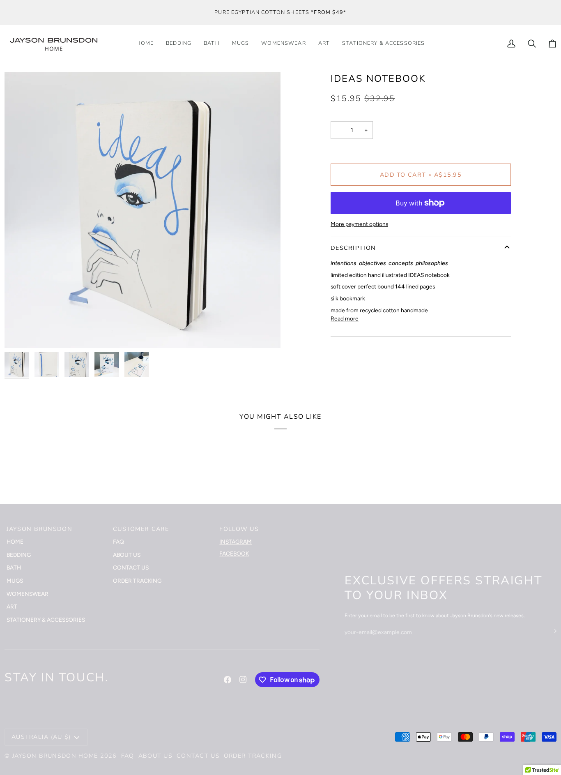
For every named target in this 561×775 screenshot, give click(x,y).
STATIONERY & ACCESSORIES (46, 619)
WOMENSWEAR (27, 593)
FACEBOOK (234, 553)
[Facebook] (227, 679)
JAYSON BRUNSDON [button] (39, 529)
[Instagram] (243, 679)
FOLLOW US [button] (239, 529)
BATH (14, 567)
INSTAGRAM (235, 541)
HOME (15, 541)
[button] (383, 43)
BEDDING (19, 554)
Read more (345, 318)
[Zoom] (20, 332)
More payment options (359, 224)
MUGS (15, 580)
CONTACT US (131, 567)
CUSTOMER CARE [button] (141, 529)
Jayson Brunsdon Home (55, 756)
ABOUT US (126, 554)
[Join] (549, 630)
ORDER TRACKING (137, 580)
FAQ (118, 541)
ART (12, 606)
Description (353, 248)
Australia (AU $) (41, 737)
